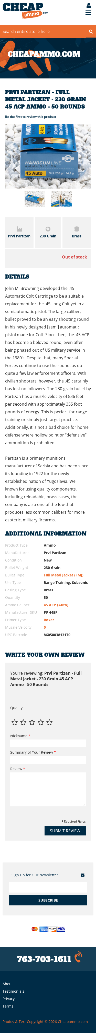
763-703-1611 (44, 959)
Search (91, 31)
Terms (8, 1006)
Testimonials (13, 991)
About (8, 983)
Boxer (49, 619)
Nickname (18, 735)
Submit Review (65, 831)
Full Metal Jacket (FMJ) (63, 575)
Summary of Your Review (31, 752)
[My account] (86, 6)
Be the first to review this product (30, 116)
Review (16, 768)
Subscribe (48, 900)
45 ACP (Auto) (56, 604)
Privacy (9, 998)
